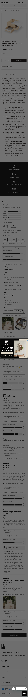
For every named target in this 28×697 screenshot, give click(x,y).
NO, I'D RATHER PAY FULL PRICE (7, 355)
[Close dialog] (27, 340)
